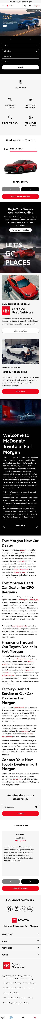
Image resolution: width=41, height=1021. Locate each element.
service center (19, 707)
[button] (10, 38)
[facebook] (10, 909)
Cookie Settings (24, 1003)
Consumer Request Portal (10, 1003)
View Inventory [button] (20, 330)
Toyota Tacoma (19, 572)
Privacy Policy (7, 983)
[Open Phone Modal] (25, 5)
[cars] (23, 909)
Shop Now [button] (20, 391)
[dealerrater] (30, 909)
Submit (20, 813)
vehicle (22, 550)
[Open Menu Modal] (3, 5)
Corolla (21, 561)
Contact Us (29, 988)
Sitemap (5, 993)
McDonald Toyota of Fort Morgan (23, 976)
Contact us (17, 779)
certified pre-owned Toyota (28, 599)
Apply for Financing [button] (20, 230)
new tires (24, 731)
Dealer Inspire (31, 979)
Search (20, 67)
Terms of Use (14, 993)
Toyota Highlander (21, 569)
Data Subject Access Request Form (13, 988)
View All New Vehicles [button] (20, 196)
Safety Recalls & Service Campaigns (13, 998)
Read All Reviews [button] (20, 888)
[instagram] (16, 909)
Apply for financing (24, 659)
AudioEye (28, 998)
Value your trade (8, 675)
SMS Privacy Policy (28, 983)
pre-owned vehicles (19, 626)
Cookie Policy (17, 983)
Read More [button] (20, 525)
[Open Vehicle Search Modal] (23, 1017)
